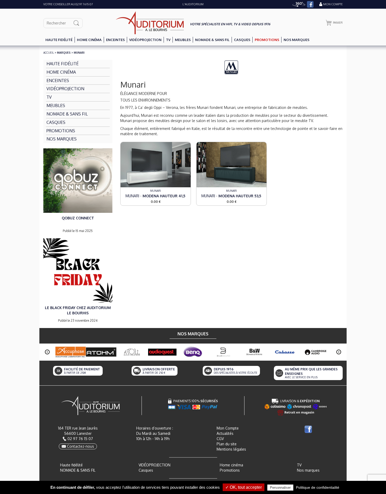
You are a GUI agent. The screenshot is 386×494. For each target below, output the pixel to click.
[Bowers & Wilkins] (254, 352)
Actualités (225, 433)
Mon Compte (228, 428)
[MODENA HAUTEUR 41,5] (156, 164)
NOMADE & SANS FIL (78, 470)
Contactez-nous (80, 446)
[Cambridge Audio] (315, 352)
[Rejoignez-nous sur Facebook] (310, 4)
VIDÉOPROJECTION (154, 465)
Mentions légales (231, 449)
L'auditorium (193, 4)
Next (338, 352)
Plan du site (227, 444)
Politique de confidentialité (317, 487)
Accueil (48, 52)
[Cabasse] (285, 352)
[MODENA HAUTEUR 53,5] (231, 164)
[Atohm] (101, 352)
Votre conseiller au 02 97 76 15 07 (68, 4)
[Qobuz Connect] (77, 180)
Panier (338, 22)
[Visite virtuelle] (298, 4)
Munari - (155, 196)
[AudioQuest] (162, 352)
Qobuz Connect (78, 218)
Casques (146, 470)
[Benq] (193, 352)
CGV (220, 438)
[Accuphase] (70, 352)
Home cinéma (231, 465)
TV (299, 465)
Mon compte (333, 4)
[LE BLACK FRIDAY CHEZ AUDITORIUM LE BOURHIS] (77, 270)
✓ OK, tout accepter (243, 487)
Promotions (230, 470)
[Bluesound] (223, 352)
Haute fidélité (71, 465)
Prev (47, 352)
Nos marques (308, 470)
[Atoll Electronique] (131, 352)
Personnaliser (280, 488)
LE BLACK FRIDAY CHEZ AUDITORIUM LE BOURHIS (78, 310)
